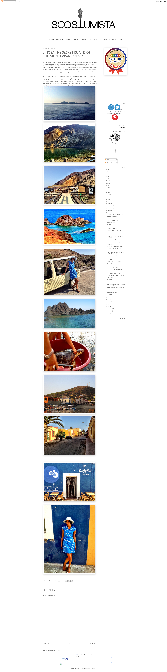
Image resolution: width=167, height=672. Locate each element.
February (110, 308)
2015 (107, 194)
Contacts (114, 39)
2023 (107, 176)
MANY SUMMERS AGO (112, 222)
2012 (107, 201)
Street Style (107, 39)
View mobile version (70, 646)
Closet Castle (59, 39)
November (110, 205)
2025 (107, 171)
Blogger (93, 668)
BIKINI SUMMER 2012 (112, 292)
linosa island (65, 583)
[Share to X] (69, 581)
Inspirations (68, 39)
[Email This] (65, 581)
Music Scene (76, 39)
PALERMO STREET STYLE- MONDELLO (115, 287)
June (109, 299)
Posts (107, 159)
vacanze (77, 583)
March (109, 306)
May (109, 301)
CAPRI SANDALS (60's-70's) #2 (114, 239)
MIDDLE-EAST (110, 282)
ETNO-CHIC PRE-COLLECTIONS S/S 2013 (116, 275)
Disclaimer (83, 668)
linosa (60, 583)
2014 (107, 197)
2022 (107, 178)
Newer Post (46, 643)
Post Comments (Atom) (54, 650)
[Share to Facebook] (70, 581)
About (120, 39)
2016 (107, 192)
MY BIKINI (109, 294)
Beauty (100, 39)
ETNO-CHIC (109, 279)
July (109, 297)
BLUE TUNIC (109, 263)
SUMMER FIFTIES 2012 (112, 216)
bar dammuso (50, 583)
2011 (107, 313)
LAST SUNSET (110, 277)
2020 (107, 183)
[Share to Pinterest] (72, 581)
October (110, 208)
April (109, 304)
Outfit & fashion (49, 39)
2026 (107, 169)
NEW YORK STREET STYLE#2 (113, 273)
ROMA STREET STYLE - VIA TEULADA (115, 214)
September (110, 210)
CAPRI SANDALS (110, 244)
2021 (107, 180)
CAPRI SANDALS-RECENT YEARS (114, 234)
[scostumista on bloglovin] (115, 153)
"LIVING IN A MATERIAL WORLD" (114, 261)
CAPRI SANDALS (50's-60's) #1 (114, 242)
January (109, 311)
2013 (107, 199)
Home (69, 643)
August (109, 212)
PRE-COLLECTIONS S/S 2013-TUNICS (115, 256)
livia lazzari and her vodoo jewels (114, 246)
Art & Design (84, 39)
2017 (107, 190)
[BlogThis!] (67, 581)
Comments (109, 162)
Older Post (93, 643)
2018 (107, 187)
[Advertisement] (70, 631)
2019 (107, 185)
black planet (56, 583)
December (110, 203)
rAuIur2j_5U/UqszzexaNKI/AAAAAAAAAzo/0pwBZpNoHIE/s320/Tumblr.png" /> (114, 112)
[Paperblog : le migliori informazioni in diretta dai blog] (64, 659)
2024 (107, 174)
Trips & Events (93, 39)
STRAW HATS (110, 290)
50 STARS (109, 224)
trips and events (71, 583)
